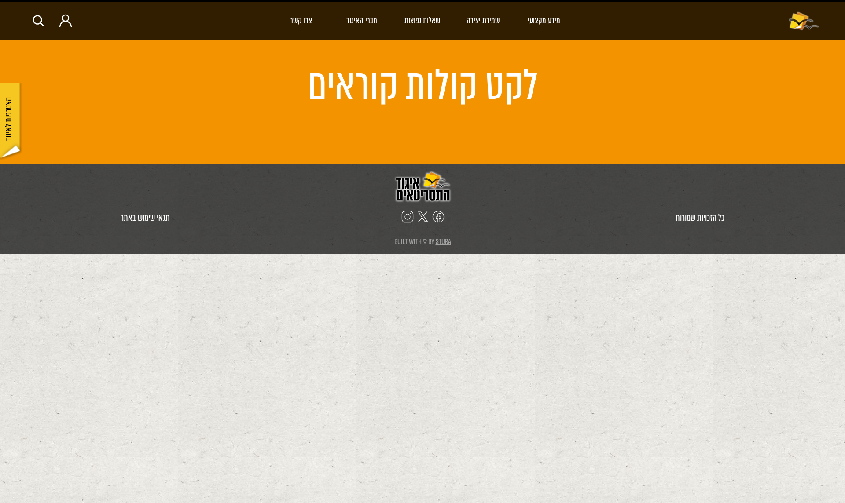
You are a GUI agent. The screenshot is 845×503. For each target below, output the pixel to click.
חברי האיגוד (361, 20)
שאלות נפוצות (422, 20)
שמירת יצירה (483, 20)
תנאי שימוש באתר (145, 217)
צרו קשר (301, 20)
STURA (443, 242)
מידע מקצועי (544, 20)
